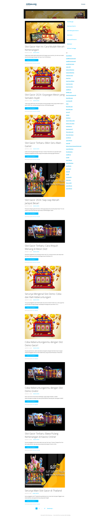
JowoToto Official (70, 81)
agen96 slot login (70, 64)
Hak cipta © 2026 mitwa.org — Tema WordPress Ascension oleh (54, 515)
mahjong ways (69, 75)
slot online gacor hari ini (73, 30)
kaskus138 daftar (70, 69)
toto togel (68, 169)
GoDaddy (68, 515)
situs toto (68, 180)
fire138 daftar (69, 152)
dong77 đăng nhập (70, 120)
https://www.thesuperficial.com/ (73, 146)
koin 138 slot (69, 160)
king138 (68, 171)
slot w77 (68, 112)
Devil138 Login (69, 98)
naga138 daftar (69, 149)
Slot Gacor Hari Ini (71, 26)
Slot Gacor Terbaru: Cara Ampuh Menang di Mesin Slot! (41, 247)
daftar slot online (70, 123)
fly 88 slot (68, 118)
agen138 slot (69, 140)
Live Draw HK (69, 101)
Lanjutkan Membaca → (31, 60)
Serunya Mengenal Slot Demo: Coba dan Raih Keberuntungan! (43, 295)
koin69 (67, 157)
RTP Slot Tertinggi (71, 48)
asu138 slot (68, 166)
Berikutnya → (50, 508)
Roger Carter (36, 52)
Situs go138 (68, 183)
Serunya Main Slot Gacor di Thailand (43, 490)
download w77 (69, 129)
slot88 (67, 174)
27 (44, 508)
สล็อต (67, 103)
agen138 (68, 143)
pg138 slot (68, 137)
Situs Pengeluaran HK (71, 95)
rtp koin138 (68, 177)
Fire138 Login (70, 21)
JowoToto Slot (69, 84)
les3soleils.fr (69, 126)
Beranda (83, 4)
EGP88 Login (69, 92)
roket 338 (68, 67)
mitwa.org (31, 4)
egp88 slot (68, 89)
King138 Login (69, 106)
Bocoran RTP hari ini (71, 39)
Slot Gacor (69, 44)
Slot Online (35, 310)
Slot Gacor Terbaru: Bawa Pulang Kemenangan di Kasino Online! (41, 435)
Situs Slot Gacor (36, 63)
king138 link (69, 55)
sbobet (67, 115)
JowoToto (68, 78)
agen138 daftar (69, 163)
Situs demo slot (69, 132)
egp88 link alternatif (71, 58)
